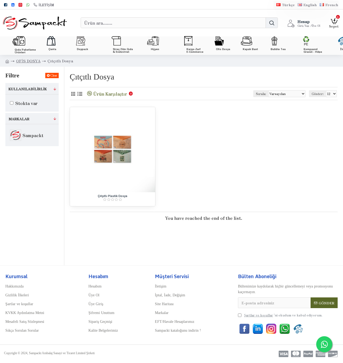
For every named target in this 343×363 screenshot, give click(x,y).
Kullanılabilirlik (28, 88)
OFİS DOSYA (28, 60)
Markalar (19, 118)
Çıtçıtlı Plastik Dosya (112, 196)
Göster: (318, 93)
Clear (53, 75)
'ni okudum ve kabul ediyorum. (283, 315)
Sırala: (261, 93)
